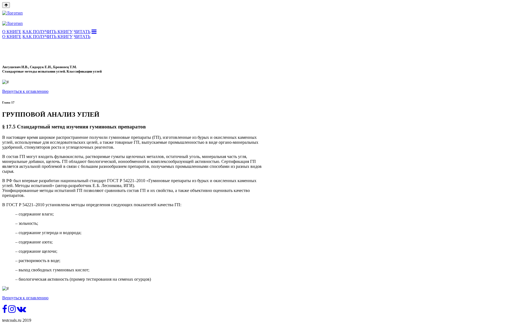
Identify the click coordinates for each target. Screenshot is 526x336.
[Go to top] (6, 5)
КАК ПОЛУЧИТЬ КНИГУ (47, 31)
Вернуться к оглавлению (25, 91)
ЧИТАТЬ (82, 31)
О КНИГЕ (11, 31)
